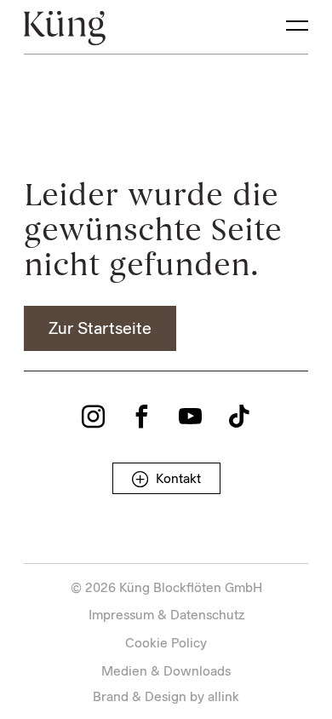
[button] (100, 328)
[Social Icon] (93, 416)
